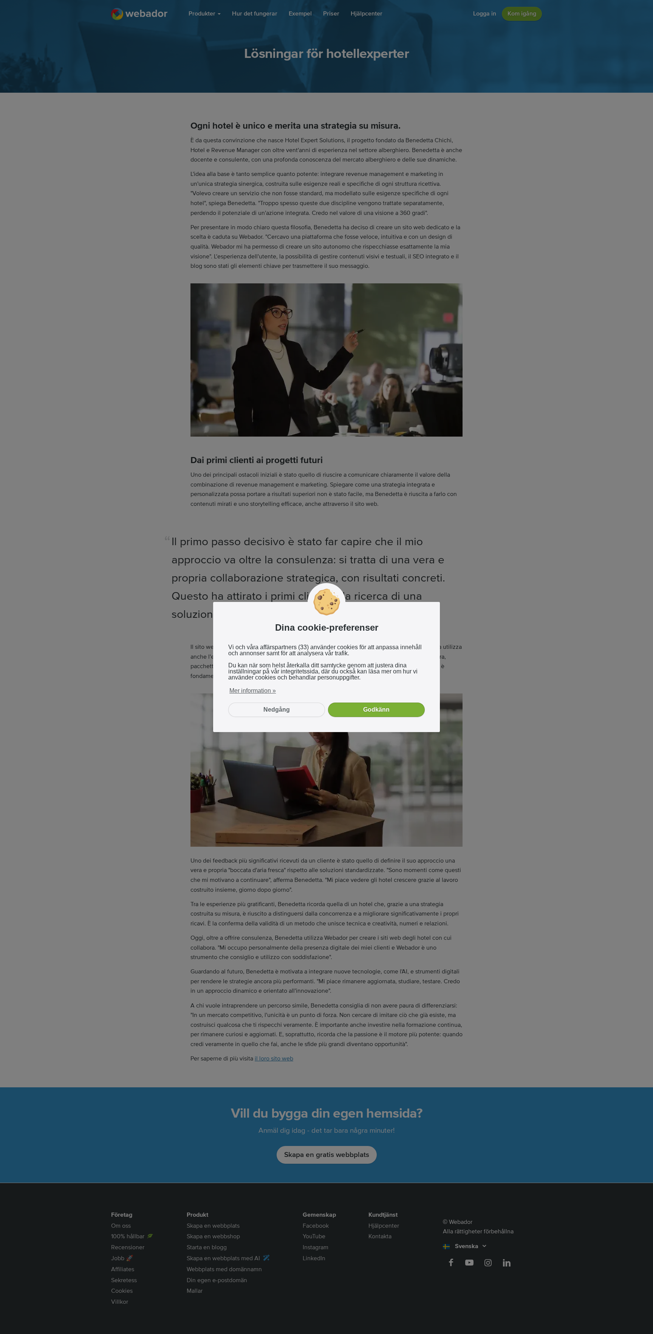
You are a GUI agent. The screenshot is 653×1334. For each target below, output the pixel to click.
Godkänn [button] (376, 709)
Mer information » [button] (252, 690)
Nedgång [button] (276, 709)
